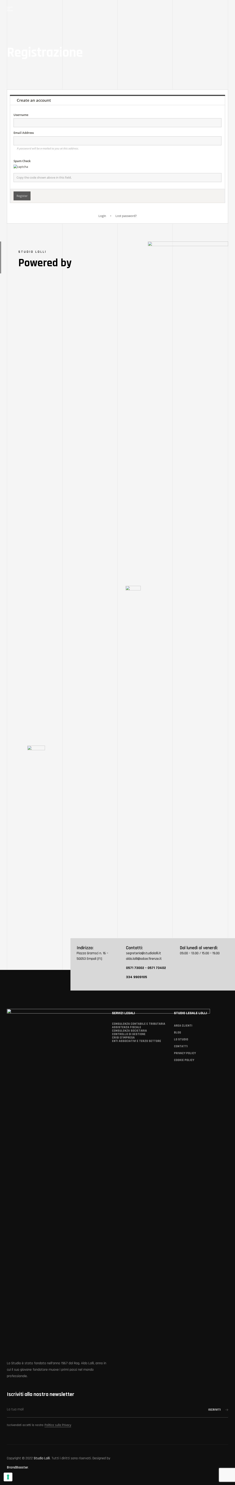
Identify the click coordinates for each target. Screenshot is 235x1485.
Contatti (181, 1046)
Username (21, 115)
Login (102, 216)
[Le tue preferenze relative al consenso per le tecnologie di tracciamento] (8, 1477)
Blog (177, 1032)
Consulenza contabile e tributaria (138, 1024)
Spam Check (22, 161)
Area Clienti (183, 1026)
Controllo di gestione (128, 1034)
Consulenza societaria (129, 1031)
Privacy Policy (185, 1053)
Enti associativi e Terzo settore (136, 1041)
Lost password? (126, 216)
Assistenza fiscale (126, 1027)
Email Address (24, 133)
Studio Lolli (42, 1458)
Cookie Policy (184, 1060)
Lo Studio (181, 1039)
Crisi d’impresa (123, 1037)
